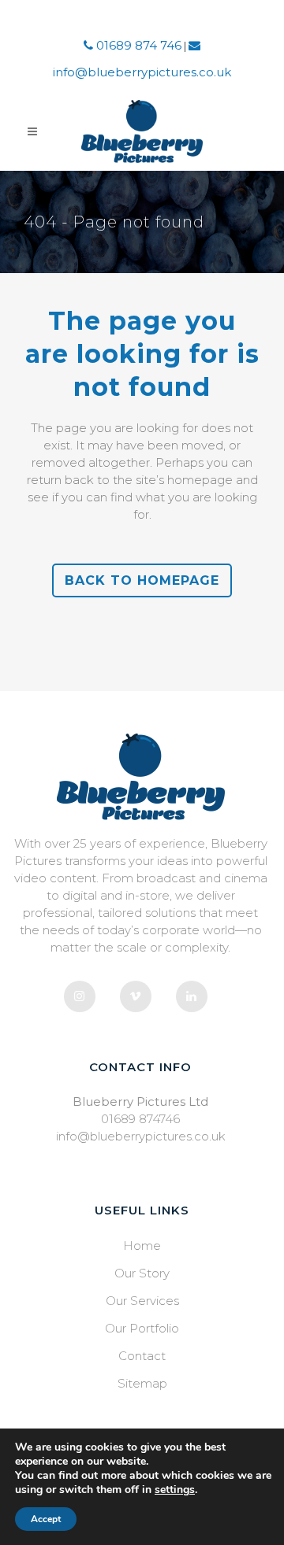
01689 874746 (140, 1118)
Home (142, 1245)
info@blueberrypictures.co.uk (141, 1136)
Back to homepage (142, 580)
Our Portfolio (142, 1328)
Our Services (142, 1300)
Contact (142, 1355)
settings (175, 1490)
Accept (46, 1519)
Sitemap (142, 1383)
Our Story (142, 1273)
